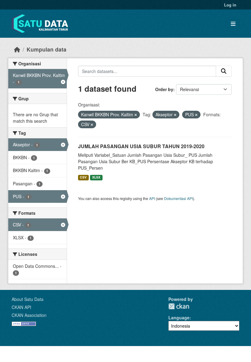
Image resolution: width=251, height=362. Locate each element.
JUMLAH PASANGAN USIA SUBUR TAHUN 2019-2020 (141, 146)
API (152, 198)
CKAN (178, 306)
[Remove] (135, 114)
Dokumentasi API (178, 198)
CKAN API (21, 307)
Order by (164, 89)
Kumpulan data (46, 49)
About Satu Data (27, 299)
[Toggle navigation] (233, 23)
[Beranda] (17, 49)
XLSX (96, 177)
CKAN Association (29, 315)
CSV (83, 177)
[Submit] (224, 71)
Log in (230, 5)
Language (178, 317)
